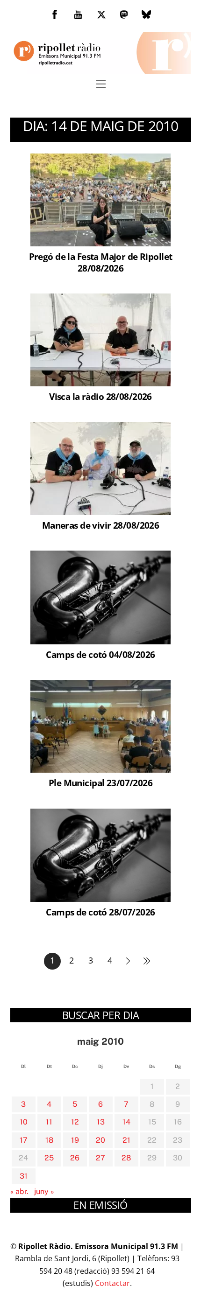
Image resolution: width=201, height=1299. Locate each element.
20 (100, 1140)
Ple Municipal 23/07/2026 (100, 782)
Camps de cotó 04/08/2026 (100, 654)
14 (126, 1121)
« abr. (19, 1191)
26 (74, 1157)
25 (49, 1157)
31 (24, 1176)
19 (75, 1140)
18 (49, 1140)
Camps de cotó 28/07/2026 (100, 912)
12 (75, 1121)
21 (126, 1140)
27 (100, 1157)
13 (101, 1121)
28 (126, 1157)
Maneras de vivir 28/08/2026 (100, 525)
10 (24, 1121)
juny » (44, 1191)
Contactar (112, 1283)
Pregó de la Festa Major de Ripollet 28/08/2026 (100, 262)
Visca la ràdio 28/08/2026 (100, 396)
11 (49, 1121)
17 (24, 1140)
